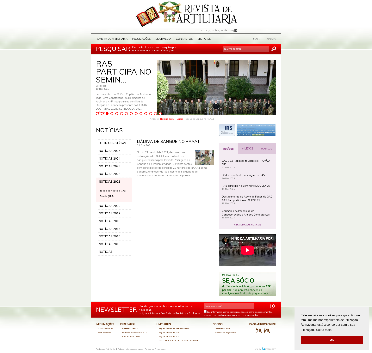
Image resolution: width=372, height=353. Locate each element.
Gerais (180, 119)
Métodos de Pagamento (225, 332)
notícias (228, 148)
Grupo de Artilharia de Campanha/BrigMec (178, 340)
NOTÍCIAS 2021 (109, 181)
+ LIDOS (247, 148)
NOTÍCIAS (106, 251)
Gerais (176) (107, 196)
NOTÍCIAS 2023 (109, 166)
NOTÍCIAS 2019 (109, 213)
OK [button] (332, 339)
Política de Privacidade (155, 349)
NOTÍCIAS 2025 (109, 151)
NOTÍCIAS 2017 (109, 229)
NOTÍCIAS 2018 (109, 221)
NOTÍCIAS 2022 (109, 174)
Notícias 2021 (167, 119)
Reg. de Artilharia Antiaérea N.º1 (173, 328)
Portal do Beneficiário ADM (134, 332)
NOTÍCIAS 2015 (109, 244)
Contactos (184, 38)
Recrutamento (104, 332)
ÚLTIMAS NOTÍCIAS (112, 143)
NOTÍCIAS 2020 (109, 206)
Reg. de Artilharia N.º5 (168, 336)
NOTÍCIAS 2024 (109, 158)
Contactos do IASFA (131, 336)
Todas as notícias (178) (113, 190)
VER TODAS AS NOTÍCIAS (247, 224)
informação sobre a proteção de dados (229, 312)
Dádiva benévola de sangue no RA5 (243, 175)
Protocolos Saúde (130, 328)
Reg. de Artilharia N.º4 (168, 332)
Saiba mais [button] (324, 330)
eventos (266, 148)
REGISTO (271, 38)
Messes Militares (105, 328)
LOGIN (256, 38)
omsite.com (270, 349)
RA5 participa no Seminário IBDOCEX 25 (246, 185)
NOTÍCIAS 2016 (109, 236)
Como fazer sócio (222, 328)
